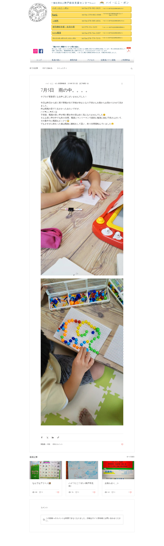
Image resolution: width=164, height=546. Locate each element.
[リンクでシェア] (58, 437)
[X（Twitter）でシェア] (47, 437)
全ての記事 (34, 68)
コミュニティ (62, 68)
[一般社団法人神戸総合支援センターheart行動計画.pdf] (128, 50)
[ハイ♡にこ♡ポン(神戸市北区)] (82, 470)
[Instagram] (35, 51)
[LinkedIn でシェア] (53, 437)
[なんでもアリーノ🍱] (46, 470)
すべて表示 (130, 457)
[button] (132, 68)
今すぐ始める (47, 68)
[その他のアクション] (122, 83)
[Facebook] (41, 51)
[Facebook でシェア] (42, 437)
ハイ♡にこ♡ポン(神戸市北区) (81, 484)
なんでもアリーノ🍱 (41, 483)
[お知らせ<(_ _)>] (118, 470)
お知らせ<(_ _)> (112, 483)
